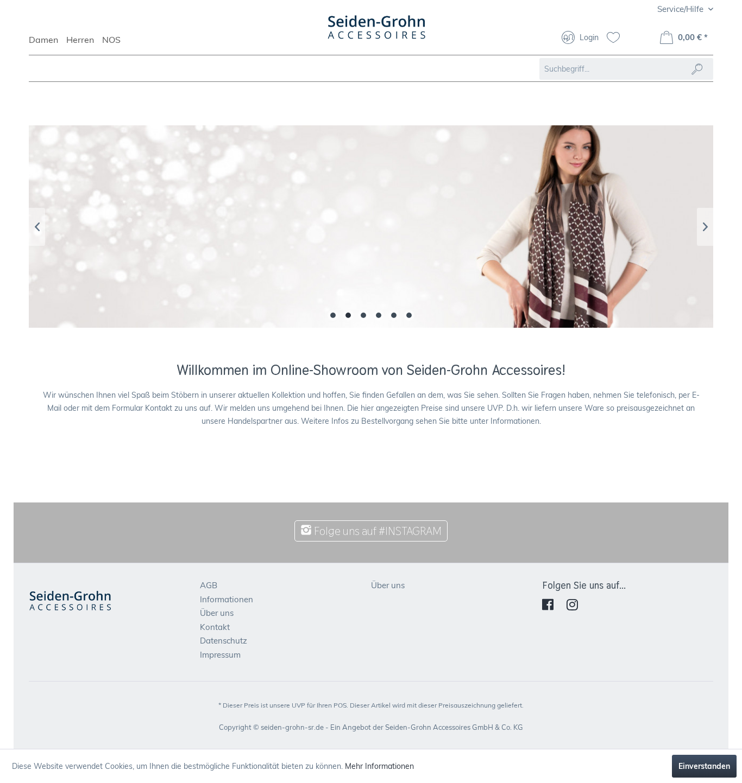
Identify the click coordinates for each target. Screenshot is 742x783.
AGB (208, 585)
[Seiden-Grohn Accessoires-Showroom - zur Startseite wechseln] (377, 32)
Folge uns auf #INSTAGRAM (377, 531)
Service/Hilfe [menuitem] (681, 9)
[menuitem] (47, 44)
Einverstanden (704, 766)
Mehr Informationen (379, 766)
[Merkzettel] (617, 38)
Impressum (220, 655)
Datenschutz (223, 640)
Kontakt (215, 627)
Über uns (217, 613)
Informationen (226, 599)
